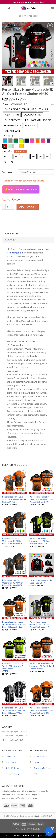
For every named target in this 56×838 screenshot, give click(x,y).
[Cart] (52, 8)
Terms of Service (41, 756)
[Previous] (6, 48)
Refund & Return (12, 768)
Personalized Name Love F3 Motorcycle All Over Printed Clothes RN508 (41, 666)
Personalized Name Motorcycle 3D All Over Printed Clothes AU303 (12, 541)
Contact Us (10, 756)
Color (4, 136)
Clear (51, 104)
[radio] (20, 109)
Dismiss (47, 835)
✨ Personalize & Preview (21, 189)
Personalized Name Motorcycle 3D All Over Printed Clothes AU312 (39, 541)
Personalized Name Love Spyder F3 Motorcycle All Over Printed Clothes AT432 (13, 667)
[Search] (9, 8)
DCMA (36, 762)
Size (4, 151)
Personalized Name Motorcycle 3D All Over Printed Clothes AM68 (39, 624)
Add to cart (27, 206)
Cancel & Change (13, 774)
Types (5, 104)
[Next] (49, 48)
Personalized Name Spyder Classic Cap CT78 (40, 581)
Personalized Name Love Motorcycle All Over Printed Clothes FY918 (14, 499)
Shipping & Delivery (42, 768)
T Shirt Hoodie (31, 16)
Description (11, 234)
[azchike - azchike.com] (28, 8)
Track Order (11, 762)
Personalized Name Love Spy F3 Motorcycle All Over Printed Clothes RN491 (41, 499)
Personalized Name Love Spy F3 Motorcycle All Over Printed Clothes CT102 (41, 710)
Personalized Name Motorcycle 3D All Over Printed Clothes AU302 (12, 582)
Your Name (7, 172)
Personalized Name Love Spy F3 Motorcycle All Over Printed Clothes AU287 (14, 710)
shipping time (15, 252)
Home (21, 16)
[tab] (28, 234)
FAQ (35, 774)
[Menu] (4, 7)
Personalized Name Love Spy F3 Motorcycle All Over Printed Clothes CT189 (14, 624)
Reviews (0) (10, 240)
